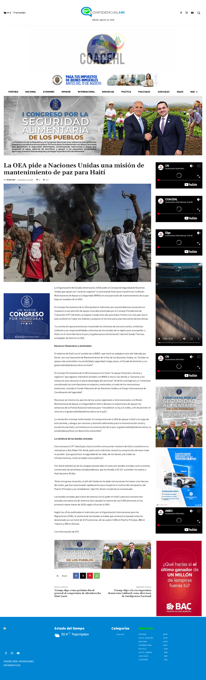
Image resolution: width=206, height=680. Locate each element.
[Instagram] (187, 13)
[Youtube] (192, 13)
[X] (83, 576)
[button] (198, 12)
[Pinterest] (90, 576)
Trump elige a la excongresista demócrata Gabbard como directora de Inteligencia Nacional (129, 593)
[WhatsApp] (97, 576)
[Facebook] (181, 13)
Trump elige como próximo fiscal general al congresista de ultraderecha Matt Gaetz (77, 593)
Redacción (10, 179)
